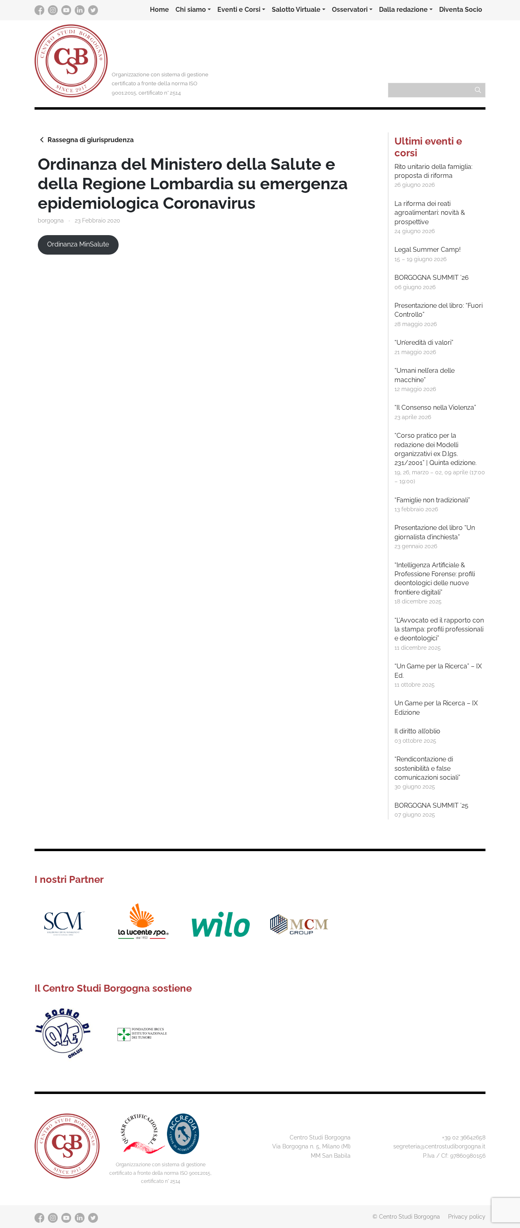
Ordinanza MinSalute (78, 244)
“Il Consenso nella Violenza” (435, 407)
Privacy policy (466, 1216)
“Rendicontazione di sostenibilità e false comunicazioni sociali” (427, 768)
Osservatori (350, 9)
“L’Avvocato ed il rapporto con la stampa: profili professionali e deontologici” (439, 629)
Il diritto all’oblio (417, 731)
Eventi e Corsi (238, 9)
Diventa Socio (460, 9)
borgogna (51, 220)
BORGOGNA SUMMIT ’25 (431, 805)
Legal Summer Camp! (427, 249)
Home (159, 9)
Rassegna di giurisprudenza (91, 140)
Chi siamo (191, 9)
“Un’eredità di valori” (423, 342)
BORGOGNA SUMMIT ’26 (431, 277)
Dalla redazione (403, 9)
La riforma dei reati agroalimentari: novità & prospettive (429, 213)
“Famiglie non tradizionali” (432, 500)
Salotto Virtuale (296, 9)
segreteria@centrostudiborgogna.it (439, 1146)
